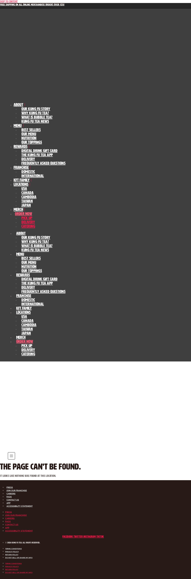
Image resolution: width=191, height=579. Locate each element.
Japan (26, 205)
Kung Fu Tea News (35, 121)
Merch (18, 209)
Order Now (23, 214)
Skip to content (9, 1)
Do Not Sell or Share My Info (18, 558)
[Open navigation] (11, 456)
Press (9, 487)
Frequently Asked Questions (43, 163)
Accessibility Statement (19, 506)
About (18, 104)
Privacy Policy (12, 552)
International (32, 176)
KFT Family (22, 180)
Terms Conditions (13, 549)
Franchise (21, 167)
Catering (28, 226)
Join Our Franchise (16, 490)
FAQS (9, 497)
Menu (18, 125)
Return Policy (11, 555)
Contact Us (12, 500)
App (8, 503)
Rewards (20, 146)
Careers (10, 493)
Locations (21, 184)
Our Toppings (31, 142)
